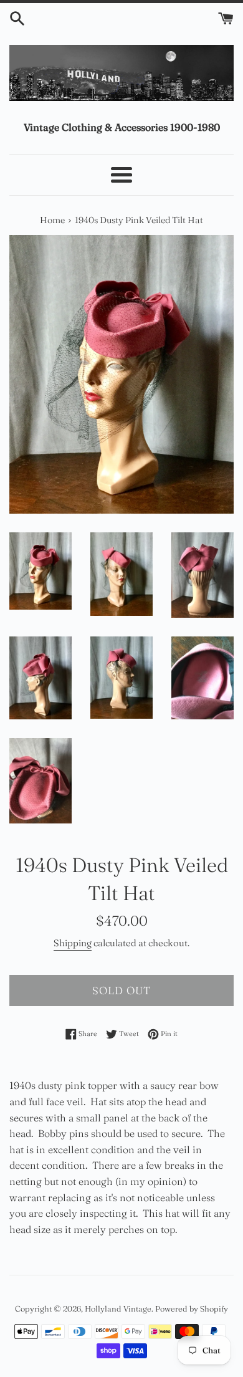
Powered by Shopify (191, 1308)
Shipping (73, 943)
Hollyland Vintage (118, 1308)
